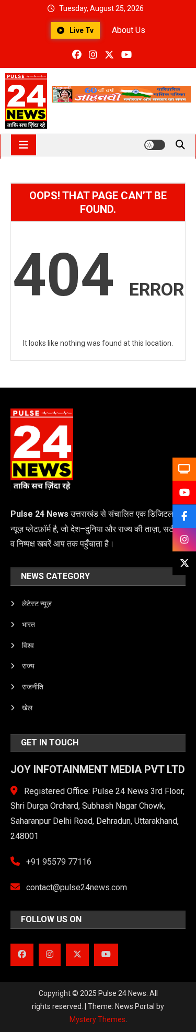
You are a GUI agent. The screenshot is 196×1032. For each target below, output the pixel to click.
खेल (27, 708)
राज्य (28, 666)
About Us (128, 30)
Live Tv (82, 30)
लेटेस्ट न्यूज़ (37, 603)
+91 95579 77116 (57, 862)
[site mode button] (154, 145)
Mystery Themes (97, 1019)
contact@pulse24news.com (75, 887)
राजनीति (32, 687)
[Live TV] (184, 469)
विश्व (28, 645)
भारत (28, 624)
